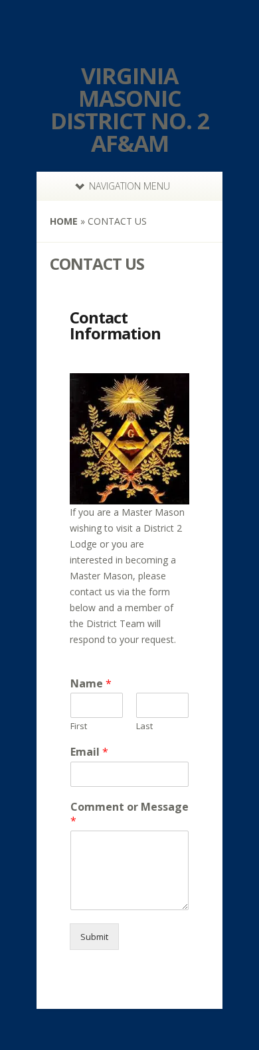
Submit (94, 937)
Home (64, 221)
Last (144, 726)
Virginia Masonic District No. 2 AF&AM (129, 109)
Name (91, 684)
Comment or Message (129, 814)
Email (89, 752)
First (78, 726)
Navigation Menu (129, 186)
